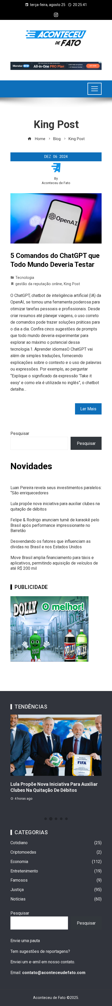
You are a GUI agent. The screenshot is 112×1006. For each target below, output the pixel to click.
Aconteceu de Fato (56, 183)
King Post (72, 284)
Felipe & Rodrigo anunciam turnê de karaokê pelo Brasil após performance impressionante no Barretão (54, 525)
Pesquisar (19, 433)
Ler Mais (88, 408)
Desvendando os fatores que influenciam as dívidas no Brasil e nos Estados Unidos (50, 544)
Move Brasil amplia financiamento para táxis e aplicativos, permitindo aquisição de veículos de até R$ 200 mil (54, 563)
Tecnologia (24, 277)
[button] (45, 818)
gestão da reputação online (38, 284)
